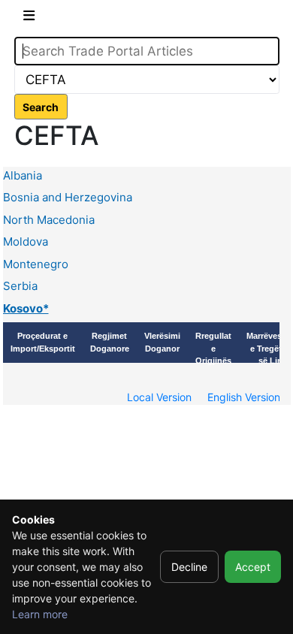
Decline (189, 566)
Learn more (40, 614)
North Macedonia (49, 220)
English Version (243, 397)
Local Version (159, 397)
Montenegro (35, 264)
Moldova (25, 241)
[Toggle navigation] (29, 18)
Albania (22, 175)
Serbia (20, 286)
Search (41, 107)
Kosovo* (26, 308)
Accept (252, 566)
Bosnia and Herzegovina (67, 197)
